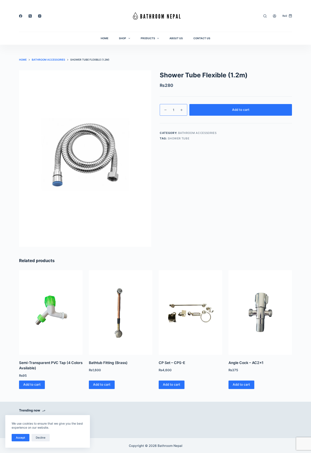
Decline (40, 437)
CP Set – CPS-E (172, 363)
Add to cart (240, 110)
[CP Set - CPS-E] (190, 312)
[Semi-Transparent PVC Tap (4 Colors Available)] (51, 312)
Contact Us (201, 38)
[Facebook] (20, 16)
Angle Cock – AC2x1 (245, 363)
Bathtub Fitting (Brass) (108, 363)
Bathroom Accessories (197, 133)
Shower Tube (178, 138)
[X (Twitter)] (30, 16)
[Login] (274, 16)
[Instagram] (39, 16)
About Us (176, 38)
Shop (122, 38)
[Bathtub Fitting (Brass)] (120, 312)
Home (104, 38)
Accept (20, 437)
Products (148, 38)
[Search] (265, 16)
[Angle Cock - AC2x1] (260, 312)
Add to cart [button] (32, 384)
